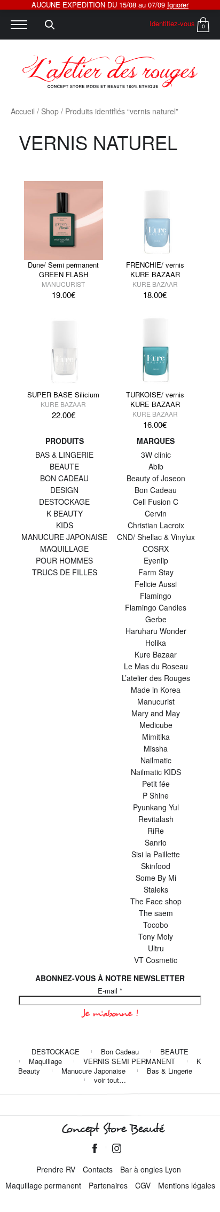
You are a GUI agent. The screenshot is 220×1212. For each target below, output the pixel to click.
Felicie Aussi (156, 583)
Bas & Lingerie (169, 1071)
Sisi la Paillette (155, 854)
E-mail (110, 991)
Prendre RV (55, 1169)
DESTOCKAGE (64, 501)
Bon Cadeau (156, 489)
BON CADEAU (64, 478)
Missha (156, 748)
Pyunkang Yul (156, 807)
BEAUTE (64, 466)
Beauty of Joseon (156, 478)
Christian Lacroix (156, 525)
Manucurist (63, 283)
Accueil (23, 111)
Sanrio (156, 842)
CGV (143, 1185)
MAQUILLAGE (64, 548)
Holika (155, 642)
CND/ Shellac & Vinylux (156, 536)
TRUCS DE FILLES (64, 572)
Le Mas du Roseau (156, 666)
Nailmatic (155, 760)
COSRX (156, 548)
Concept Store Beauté (112, 1128)
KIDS (64, 525)
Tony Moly (155, 936)
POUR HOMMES (64, 560)
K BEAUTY (64, 513)
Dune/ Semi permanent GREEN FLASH (63, 269)
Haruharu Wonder (155, 630)
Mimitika (156, 736)
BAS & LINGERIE (64, 454)
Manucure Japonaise (93, 1071)
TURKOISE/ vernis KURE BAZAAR (155, 399)
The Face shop (156, 901)
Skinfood (155, 866)
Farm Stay (156, 572)
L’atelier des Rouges (156, 678)
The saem (156, 913)
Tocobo (155, 924)
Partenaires (108, 1185)
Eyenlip (156, 560)
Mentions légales (186, 1185)
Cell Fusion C (155, 501)
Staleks (156, 889)
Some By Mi (156, 877)
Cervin (156, 513)
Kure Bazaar (155, 283)
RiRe (155, 830)
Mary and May (155, 713)
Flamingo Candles (155, 607)
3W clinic (156, 454)
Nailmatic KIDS (156, 772)
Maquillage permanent (43, 1185)
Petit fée (156, 783)
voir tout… (110, 1080)
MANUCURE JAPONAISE (64, 536)
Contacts (98, 1169)
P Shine (156, 795)
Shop (50, 111)
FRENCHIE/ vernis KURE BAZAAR (155, 269)
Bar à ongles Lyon (150, 1169)
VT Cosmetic (155, 960)
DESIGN (64, 489)
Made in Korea (155, 689)
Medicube (155, 725)
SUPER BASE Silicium (63, 394)
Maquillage (45, 1061)
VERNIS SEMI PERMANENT (129, 1061)
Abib (155, 466)
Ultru (156, 948)
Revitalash (156, 819)
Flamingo (155, 595)
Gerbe (156, 619)
